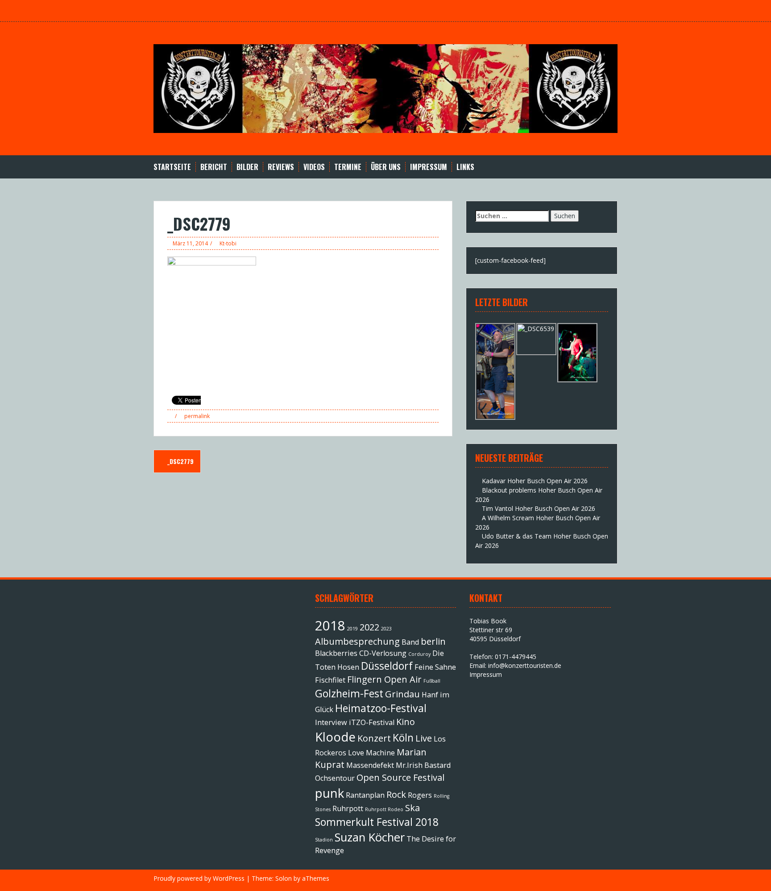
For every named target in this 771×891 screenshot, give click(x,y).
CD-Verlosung (382, 653)
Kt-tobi (228, 243)
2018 (330, 625)
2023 (386, 629)
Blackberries (336, 653)
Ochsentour (335, 778)
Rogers (420, 795)
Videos (314, 167)
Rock (396, 794)
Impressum (428, 167)
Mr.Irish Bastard (423, 765)
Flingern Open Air (384, 679)
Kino (405, 722)
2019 (352, 629)
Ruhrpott (347, 808)
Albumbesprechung (357, 641)
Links (465, 167)
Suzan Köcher (370, 837)
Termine (347, 167)
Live (423, 738)
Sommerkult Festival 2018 (377, 822)
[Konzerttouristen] (385, 87)
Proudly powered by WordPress (199, 878)
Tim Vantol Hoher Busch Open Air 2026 (538, 508)
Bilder (247, 167)
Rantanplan (365, 795)
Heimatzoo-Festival (381, 708)
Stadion (324, 840)
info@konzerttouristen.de (524, 665)
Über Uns (386, 167)
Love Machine (371, 753)
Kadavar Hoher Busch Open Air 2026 (535, 481)
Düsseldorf (387, 666)
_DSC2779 (180, 461)
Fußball (431, 681)
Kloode (335, 736)
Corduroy (419, 654)
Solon (283, 878)
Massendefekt (370, 765)
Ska (412, 808)
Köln (403, 737)
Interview (331, 722)
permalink (196, 416)
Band (410, 642)
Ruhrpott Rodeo (384, 809)
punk (329, 792)
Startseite (172, 167)
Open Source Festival (400, 777)
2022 (369, 627)
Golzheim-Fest (349, 693)
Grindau (402, 694)
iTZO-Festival (371, 722)
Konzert (374, 738)
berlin (433, 641)
